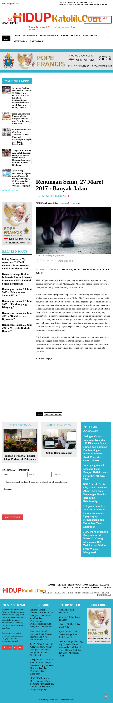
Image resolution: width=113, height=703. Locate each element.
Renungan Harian (52, 196)
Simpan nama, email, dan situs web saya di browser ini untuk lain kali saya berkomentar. (36, 482)
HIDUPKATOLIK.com (47, 269)
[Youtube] (20, 647)
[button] (108, 38)
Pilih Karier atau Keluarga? (66, 611)
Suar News (87, 558)
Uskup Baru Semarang (59, 452)
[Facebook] (88, 202)
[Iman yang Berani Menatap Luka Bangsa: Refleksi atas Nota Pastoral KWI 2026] (6, 116)
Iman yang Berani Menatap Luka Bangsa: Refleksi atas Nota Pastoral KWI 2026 (21, 119)
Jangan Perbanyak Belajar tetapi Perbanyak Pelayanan (20, 457)
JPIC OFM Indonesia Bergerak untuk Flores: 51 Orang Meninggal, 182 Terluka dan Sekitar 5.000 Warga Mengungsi (21, 178)
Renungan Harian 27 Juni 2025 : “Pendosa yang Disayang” (17, 304)
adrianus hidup (51, 203)
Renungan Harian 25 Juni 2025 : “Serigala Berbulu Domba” (17, 328)
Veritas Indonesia (10, 190)
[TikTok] (15, 647)
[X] (94, 202)
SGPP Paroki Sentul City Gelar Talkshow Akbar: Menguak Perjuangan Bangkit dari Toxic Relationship (42, 649)
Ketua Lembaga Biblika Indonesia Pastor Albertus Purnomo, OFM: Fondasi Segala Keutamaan (17, 279)
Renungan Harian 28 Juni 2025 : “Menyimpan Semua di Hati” (17, 292)
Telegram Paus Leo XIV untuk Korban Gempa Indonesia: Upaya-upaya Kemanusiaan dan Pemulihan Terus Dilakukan (21, 157)
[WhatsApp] (101, 202)
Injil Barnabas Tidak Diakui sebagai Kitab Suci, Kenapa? (68, 634)
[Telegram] (108, 202)
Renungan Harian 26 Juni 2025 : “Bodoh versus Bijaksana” (17, 316)
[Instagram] (9, 647)
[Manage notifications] (106, 696)
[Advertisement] (73, 99)
